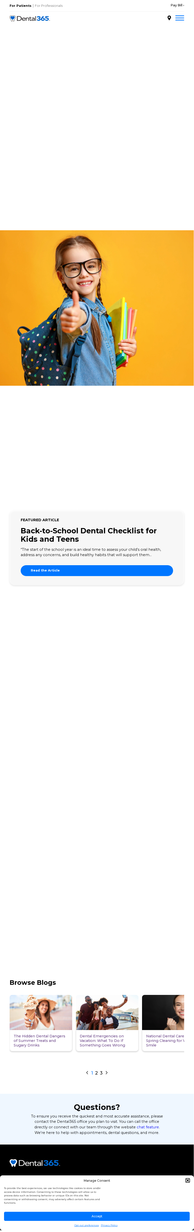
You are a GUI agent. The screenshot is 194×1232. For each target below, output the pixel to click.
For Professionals (49, 6)
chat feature (148, 1127)
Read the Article (45, 570)
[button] (188, 1180)
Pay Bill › (177, 5)
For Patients (21, 6)
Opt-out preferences (86, 1225)
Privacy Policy (109, 1225)
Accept (97, 1216)
